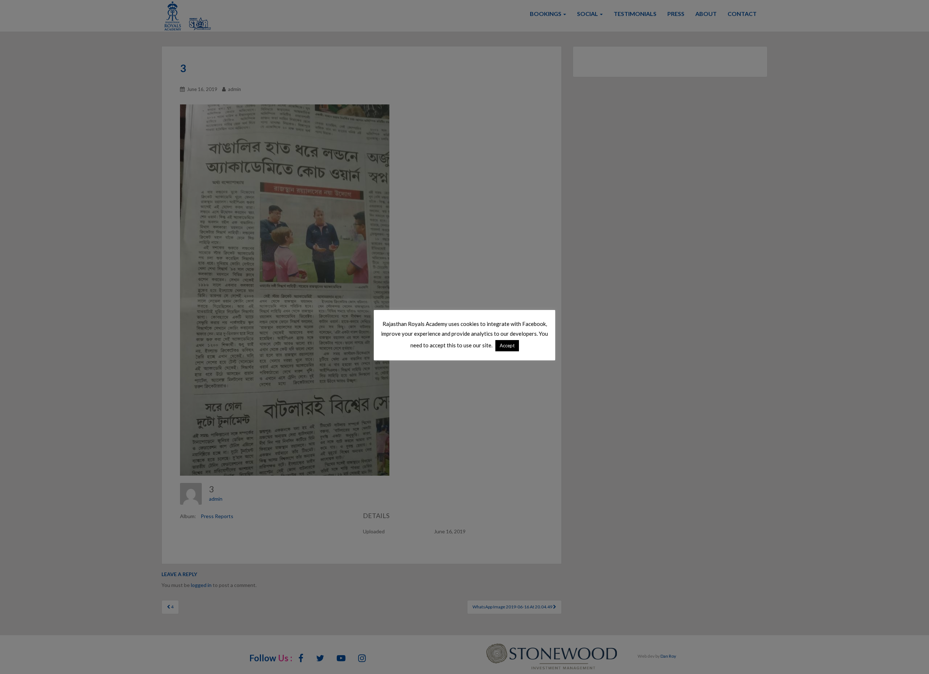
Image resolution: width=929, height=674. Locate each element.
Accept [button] (507, 345)
